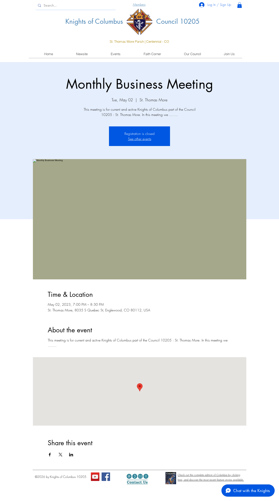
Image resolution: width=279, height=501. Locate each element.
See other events (139, 138)
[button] (239, 5)
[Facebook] (106, 476)
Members (139, 4)
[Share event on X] (60, 454)
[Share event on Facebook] (50, 454)
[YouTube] (95, 476)
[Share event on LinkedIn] (71, 454)
